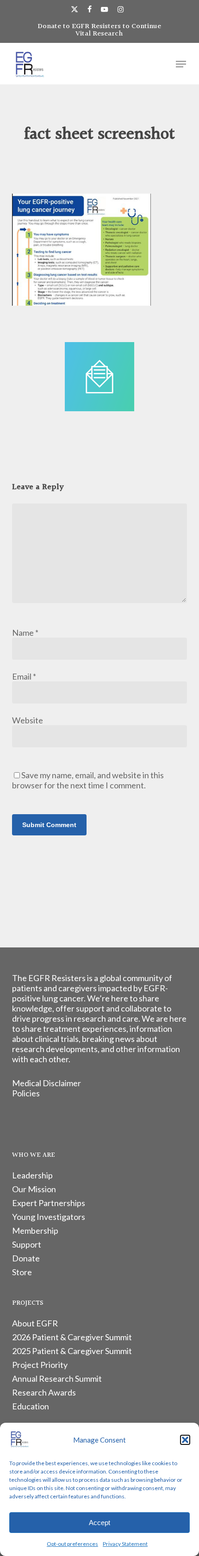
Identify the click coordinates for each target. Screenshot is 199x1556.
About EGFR (35, 1323)
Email (24, 676)
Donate (26, 1258)
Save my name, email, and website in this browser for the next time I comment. (88, 780)
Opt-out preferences (72, 1543)
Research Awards (44, 1392)
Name (25, 632)
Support (26, 1244)
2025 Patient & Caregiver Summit (72, 1351)
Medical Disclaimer (46, 1083)
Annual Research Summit (57, 1378)
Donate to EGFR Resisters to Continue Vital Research (99, 30)
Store (22, 1272)
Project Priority (40, 1365)
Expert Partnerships (48, 1203)
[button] (185, 1439)
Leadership (32, 1175)
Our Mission (34, 1189)
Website (27, 720)
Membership (35, 1230)
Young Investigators (48, 1217)
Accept (99, 1522)
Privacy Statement (125, 1543)
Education (30, 1406)
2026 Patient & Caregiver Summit (72, 1337)
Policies (26, 1093)
